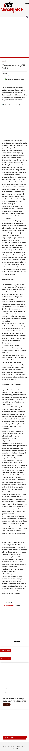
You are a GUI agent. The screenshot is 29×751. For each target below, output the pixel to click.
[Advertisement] (14, 36)
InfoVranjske (11, 746)
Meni (26, 3)
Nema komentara (5, 650)
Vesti (4, 61)
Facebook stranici (9, 605)
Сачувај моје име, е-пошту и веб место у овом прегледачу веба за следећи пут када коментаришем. (14, 700)
